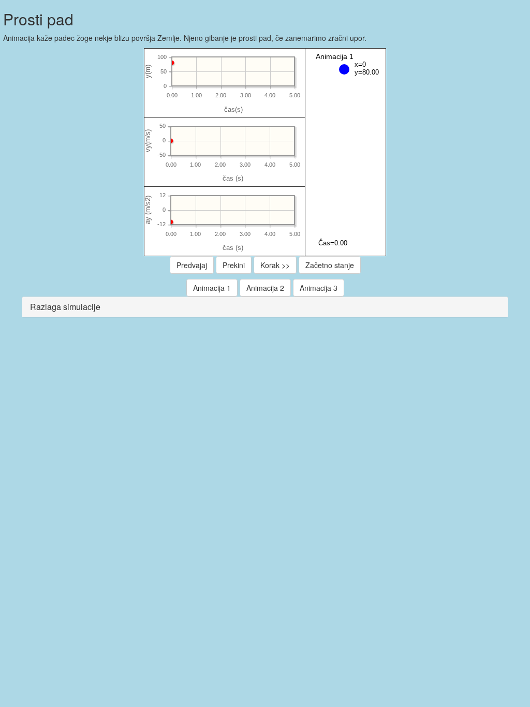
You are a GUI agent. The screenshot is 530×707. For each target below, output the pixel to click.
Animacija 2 (265, 288)
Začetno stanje (329, 265)
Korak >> (275, 265)
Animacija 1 (212, 288)
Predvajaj (191, 265)
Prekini (234, 265)
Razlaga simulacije (65, 307)
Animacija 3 (318, 288)
